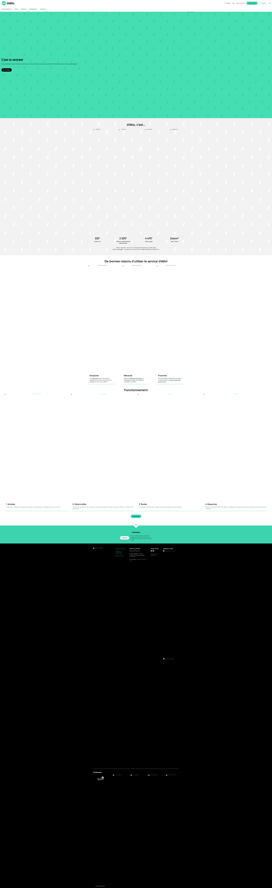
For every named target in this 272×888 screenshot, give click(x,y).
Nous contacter (240, 3)
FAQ (233, 3)
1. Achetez (10, 504)
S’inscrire (263, 3)
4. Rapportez (211, 504)
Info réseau (228, 3)
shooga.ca (103, 886)
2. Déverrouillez (79, 504)
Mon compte (252, 3)
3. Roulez (143, 504)
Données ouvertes (119, 555)
